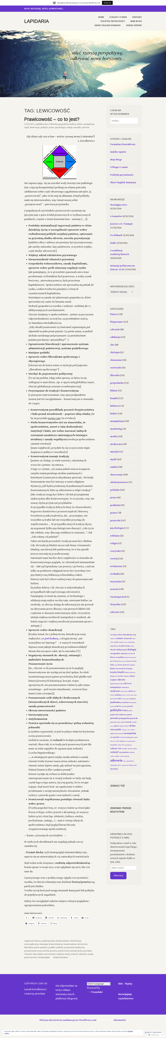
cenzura (119, 638)
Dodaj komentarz (60, 957)
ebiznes (132, 646)
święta (131, 765)
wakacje (113, 748)
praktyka (115, 505)
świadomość (124, 765)
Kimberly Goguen (129, 665)
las (119, 676)
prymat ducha (76, 951)
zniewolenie (130, 761)
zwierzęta (113, 765)
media (113, 436)
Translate (97, 992)
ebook (113, 650)
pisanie (112, 706)
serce (111, 726)
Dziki (113, 243)
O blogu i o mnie (118, 17)
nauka (113, 467)
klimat (113, 390)
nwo (120, 698)
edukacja (115, 337)
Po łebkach (116, 235)
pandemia (115, 702)
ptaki (118, 722)
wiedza (124, 749)
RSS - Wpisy (125, 983)
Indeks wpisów (134, 25)
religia (69, 127)
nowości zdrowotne (131, 695)
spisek (116, 726)
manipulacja (88, 124)
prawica (53, 951)
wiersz (129, 749)
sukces (133, 730)
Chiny (133, 638)
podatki (51, 947)
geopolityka (120, 657)
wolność (74, 954)
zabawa (117, 756)
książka (113, 672)
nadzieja (118, 695)
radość (123, 722)
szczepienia (130, 733)
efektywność (121, 650)
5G (111, 635)
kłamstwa (132, 672)
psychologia (60, 127)
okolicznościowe (119, 482)
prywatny (87, 951)
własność (83, 954)
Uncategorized (118, 597)
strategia (124, 730)
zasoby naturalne (124, 756)
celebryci (112, 638)
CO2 (111, 642)
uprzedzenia (128, 745)
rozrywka (115, 551)
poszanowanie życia (33, 951)
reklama (114, 535)
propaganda (124, 718)
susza (112, 733)
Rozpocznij (107, 3)
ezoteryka (115, 367)
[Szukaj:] (124, 120)
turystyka (115, 581)
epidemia (124, 653)
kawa (120, 665)
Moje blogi (136, 21)
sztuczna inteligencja (126, 737)
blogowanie (116, 322)
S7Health (134, 722)
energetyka (115, 653)
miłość (130, 691)
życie (135, 765)
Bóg (134, 635)
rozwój (114, 558)
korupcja (129, 669)
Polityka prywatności (113, 21)
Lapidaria (36, 21)
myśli (26, 127)
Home (101, 17)
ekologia (115, 352)
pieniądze (133, 702)
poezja (124, 706)
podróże (118, 706)
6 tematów (116, 216)
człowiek (115, 329)
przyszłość (113, 722)
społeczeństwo (124, 726)
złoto (119, 765)
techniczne (116, 566)
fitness (112, 657)
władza (112, 756)
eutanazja (43, 944)
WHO (120, 749)
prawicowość (63, 951)
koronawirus (120, 669)
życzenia (114, 769)
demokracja (76, 941)
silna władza (38, 954)
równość (28, 954)
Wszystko (77, 127)
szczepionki (114, 737)
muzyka (114, 451)
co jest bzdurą (49, 638)
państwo (44, 947)
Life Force (128, 683)
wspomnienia (124, 752)
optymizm (132, 699)
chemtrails (128, 638)
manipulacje (125, 687)
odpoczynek (125, 699)
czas (126, 642)
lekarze (126, 676)
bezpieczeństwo (63, 941)
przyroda (115, 520)
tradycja (60, 954)
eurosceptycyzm (31, 944)
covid (115, 642)
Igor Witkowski (115, 661)
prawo (51, 127)
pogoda (130, 706)
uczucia (114, 589)
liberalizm (28, 947)
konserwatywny (56, 944)
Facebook (131, 653)
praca (113, 497)
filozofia (53, 124)
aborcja (37, 941)
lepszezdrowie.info (116, 684)
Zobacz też (117, 785)
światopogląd (44, 957)
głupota (127, 657)
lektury (132, 676)
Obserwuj (118, 875)
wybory (132, 752)
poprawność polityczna (74, 947)
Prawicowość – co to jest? (51, 119)
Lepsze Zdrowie (117, 680)
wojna (135, 749)
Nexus (123, 695)
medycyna (115, 444)
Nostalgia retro (118, 205)
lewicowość (82, 944)
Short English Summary (108, 25)
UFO (123, 745)
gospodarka (63, 124)
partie (36, 947)
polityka (44, 127)
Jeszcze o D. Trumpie (121, 224)
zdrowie (85, 127)
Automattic (120, 1020)
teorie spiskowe (120, 741)
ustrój (67, 954)
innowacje (123, 661)
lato (121, 676)
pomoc (130, 710)
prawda (45, 951)
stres (128, 730)
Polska (125, 710)
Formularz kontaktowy (122, 144)
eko (112, 344)
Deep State (131, 642)
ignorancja (133, 657)
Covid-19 (121, 642)
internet (129, 661)
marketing (116, 429)
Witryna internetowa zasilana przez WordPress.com (67, 1020)
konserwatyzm (70, 944)
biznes (113, 314)
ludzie (80, 124)
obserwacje (35, 127)
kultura (73, 124)
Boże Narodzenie (125, 635)
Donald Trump (124, 646)
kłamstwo (113, 676)
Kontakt (137, 17)
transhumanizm (131, 741)
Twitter (120, 745)
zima (124, 761)
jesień (116, 665)
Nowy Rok (113, 699)
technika (115, 574)
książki (114, 398)
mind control (124, 691)
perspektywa (125, 702)
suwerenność (50, 954)
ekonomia (115, 360)
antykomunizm (48, 941)
